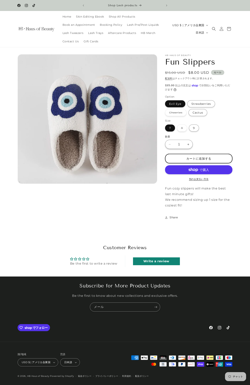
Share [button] (174, 217)
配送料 (168, 78)
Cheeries (177, 113)
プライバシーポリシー (106, 376)
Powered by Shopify (62, 376)
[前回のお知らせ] (83, 5)
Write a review (156, 261)
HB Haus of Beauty (38, 376)
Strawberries (201, 104)
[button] (214, 29)
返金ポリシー (85, 376)
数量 (167, 136)
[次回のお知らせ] (166, 5)
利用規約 (126, 376)
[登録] (155, 307)
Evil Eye (175, 104)
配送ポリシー (142, 376)
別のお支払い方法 (199, 179)
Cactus (198, 112)
